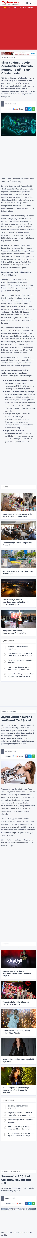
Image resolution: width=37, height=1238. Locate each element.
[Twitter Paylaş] (30, 109)
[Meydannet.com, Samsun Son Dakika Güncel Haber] (10, 3)
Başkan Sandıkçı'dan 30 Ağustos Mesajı (18, 7)
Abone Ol (8, 109)
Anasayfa (5, 57)
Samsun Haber (15, 1171)
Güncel (13, 57)
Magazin (13, 712)
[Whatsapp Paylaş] (33, 109)
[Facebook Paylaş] (26, 109)
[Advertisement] (18, 31)
